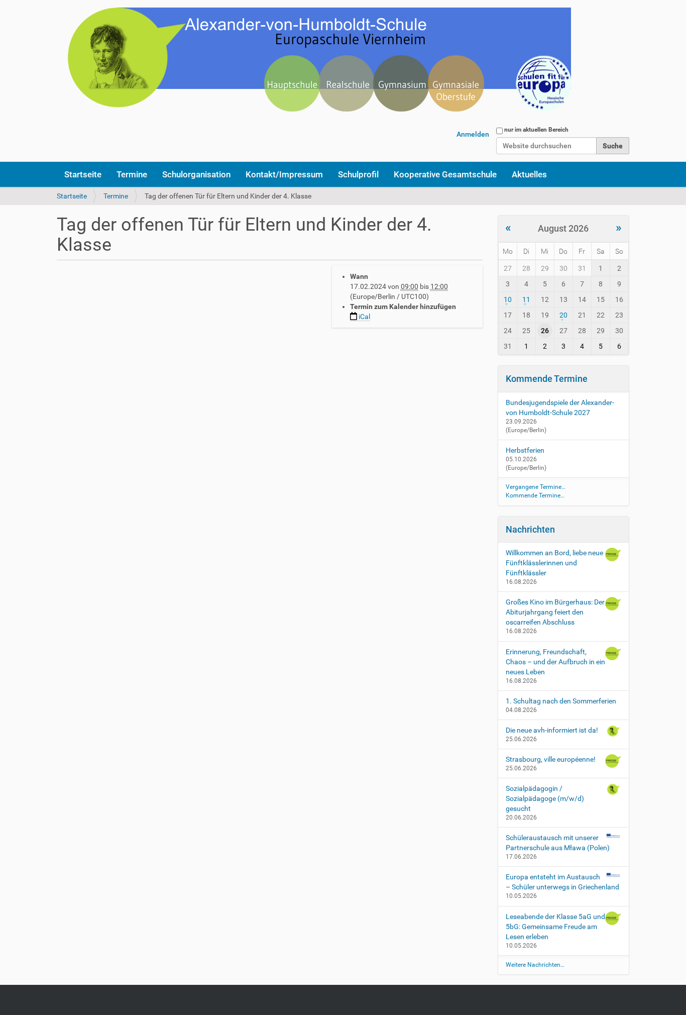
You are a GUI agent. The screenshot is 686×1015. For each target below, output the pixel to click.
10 (508, 299)
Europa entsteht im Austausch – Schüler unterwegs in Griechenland (562, 882)
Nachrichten (530, 529)
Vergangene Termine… (535, 486)
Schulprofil (358, 174)
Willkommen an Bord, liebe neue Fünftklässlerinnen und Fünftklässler (554, 563)
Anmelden (472, 134)
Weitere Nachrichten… (535, 964)
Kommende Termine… (535, 495)
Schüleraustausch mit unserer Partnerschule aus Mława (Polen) (558, 843)
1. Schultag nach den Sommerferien (561, 701)
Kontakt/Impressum (284, 174)
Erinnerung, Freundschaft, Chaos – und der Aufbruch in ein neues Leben (555, 662)
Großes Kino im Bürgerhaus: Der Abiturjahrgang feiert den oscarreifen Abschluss (555, 612)
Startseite (82, 174)
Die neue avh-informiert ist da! (552, 730)
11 (526, 299)
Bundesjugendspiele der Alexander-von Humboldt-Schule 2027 (560, 407)
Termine (132, 174)
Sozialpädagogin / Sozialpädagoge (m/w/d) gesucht (545, 798)
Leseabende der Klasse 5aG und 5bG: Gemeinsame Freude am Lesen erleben (555, 926)
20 (563, 315)
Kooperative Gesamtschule (445, 174)
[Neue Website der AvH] (314, 65)
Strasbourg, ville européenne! (551, 759)
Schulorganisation (196, 174)
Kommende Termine (547, 378)
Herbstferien (525, 450)
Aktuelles (529, 174)
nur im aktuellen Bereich (536, 129)
